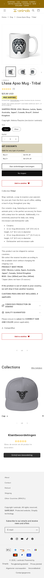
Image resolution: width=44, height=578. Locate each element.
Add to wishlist (21, 183)
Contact (8, 483)
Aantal (4, 134)
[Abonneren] (36, 530)
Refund (8, 488)
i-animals (20, 560)
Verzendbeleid (34, 568)
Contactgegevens (23, 573)
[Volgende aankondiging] (39, 3)
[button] (4, 10)
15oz (16, 129)
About (7, 477)
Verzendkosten (14, 100)
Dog (11, 17)
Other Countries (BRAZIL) (15, 498)
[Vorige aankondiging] (4, 3)
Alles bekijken (36, 368)
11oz (6, 129)
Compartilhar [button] (9, 328)
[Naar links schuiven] (2, 72)
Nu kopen (22, 173)
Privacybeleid (36, 564)
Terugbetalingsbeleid (19, 564)
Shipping (8, 493)
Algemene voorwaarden (16, 568)
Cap (4, 416)
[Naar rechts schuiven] (41, 72)
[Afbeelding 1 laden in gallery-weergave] (11, 72)
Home (4, 17)
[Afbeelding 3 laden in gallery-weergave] (33, 72)
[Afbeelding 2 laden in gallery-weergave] (22, 72)
